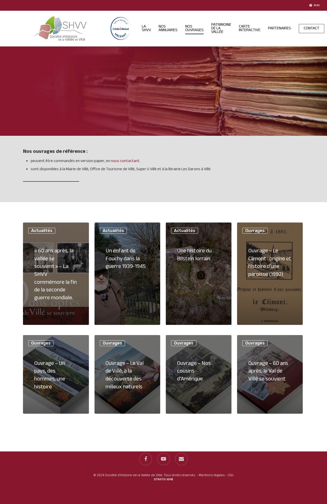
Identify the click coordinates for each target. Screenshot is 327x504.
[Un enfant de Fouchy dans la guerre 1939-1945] (127, 274)
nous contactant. (125, 161)
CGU (230, 475)
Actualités (41, 230)
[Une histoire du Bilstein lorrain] (198, 274)
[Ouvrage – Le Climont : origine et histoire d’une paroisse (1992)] (270, 274)
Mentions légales (212, 475)
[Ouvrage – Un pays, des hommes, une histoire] (56, 374)
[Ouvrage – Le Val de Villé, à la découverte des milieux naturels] (127, 374)
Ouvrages (255, 230)
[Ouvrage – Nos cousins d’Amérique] (198, 374)
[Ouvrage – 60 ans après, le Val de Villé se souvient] (270, 374)
